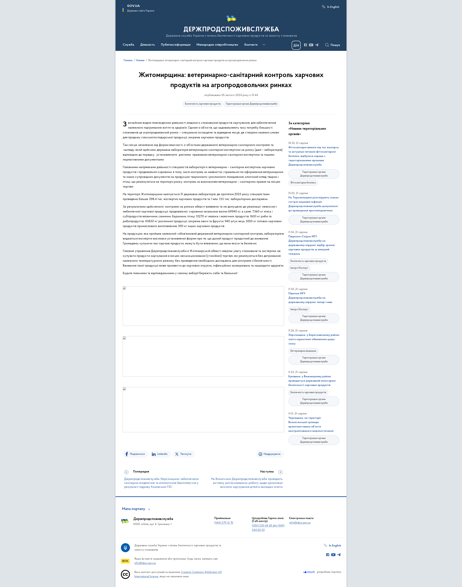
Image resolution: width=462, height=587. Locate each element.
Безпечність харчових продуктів (203, 104)
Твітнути (185, 454)
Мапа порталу (133, 509)
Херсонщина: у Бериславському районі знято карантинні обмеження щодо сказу (313, 339)
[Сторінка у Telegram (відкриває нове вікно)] (317, 45)
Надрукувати (272, 454)
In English (333, 7)
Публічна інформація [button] (175, 45)
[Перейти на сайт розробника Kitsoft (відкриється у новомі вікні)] (309, 572)
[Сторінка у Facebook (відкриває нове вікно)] (305, 45)
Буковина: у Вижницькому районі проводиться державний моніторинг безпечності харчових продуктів (312, 381)
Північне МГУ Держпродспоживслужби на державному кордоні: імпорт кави (310, 298)
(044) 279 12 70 (223, 522)
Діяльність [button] (147, 45)
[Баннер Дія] (296, 45)
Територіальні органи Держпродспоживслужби (251, 104)
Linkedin (162, 454)
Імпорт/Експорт (299, 268)
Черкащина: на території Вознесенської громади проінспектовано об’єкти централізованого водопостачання (311, 424)
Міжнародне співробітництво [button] (217, 45)
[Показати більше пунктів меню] (264, 44)
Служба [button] (128, 45)
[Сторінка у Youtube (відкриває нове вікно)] (311, 45)
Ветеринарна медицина (303, 351)
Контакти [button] (251, 45)
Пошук (335, 45)
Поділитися (137, 454)
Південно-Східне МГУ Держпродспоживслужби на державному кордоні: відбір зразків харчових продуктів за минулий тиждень (311, 245)
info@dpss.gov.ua (300, 522)
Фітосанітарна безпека (303, 182)
